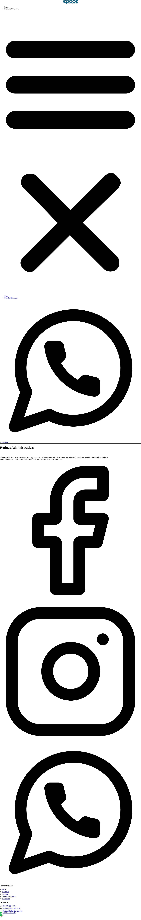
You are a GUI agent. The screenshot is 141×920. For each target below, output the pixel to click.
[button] (70, 153)
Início (6, 7)
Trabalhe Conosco (11, 9)
